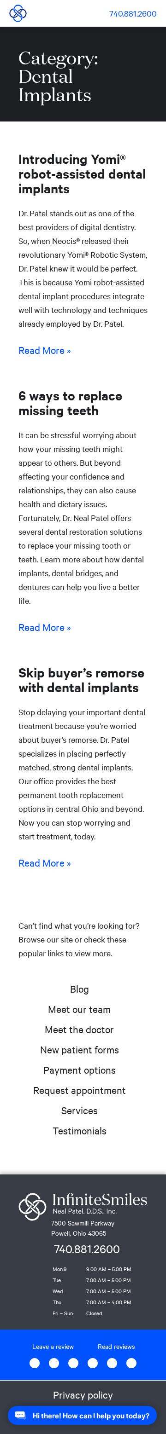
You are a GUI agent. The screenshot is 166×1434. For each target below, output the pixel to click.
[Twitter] (92, 1363)
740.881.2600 (87, 1248)
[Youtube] (131, 1363)
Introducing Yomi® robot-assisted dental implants (82, 173)
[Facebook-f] (34, 1363)
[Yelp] (112, 1363)
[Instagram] (73, 1363)
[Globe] (54, 1363)
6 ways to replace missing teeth (70, 402)
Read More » (44, 349)
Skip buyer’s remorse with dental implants (81, 679)
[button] (91, 13)
